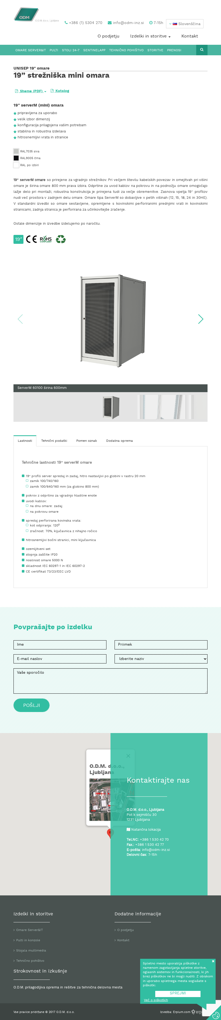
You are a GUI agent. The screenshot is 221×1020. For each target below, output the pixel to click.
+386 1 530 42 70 (154, 839)
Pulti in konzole (28, 940)
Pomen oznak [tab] (86, 441)
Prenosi (174, 50)
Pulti (54, 50)
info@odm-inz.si (128, 23)
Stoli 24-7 (71, 50)
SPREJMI (178, 993)
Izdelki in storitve (149, 36)
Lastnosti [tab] (25, 441)
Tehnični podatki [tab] (54, 441)
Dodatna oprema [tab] (119, 441)
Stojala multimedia (31, 951)
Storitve (155, 50)
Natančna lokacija (146, 829)
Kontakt (189, 36)
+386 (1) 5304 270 (85, 23)
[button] (184, 23)
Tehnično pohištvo (126, 50)
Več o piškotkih (156, 1000)
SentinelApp (94, 50)
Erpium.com (182, 1012)
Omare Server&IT (30, 50)
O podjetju (108, 36)
